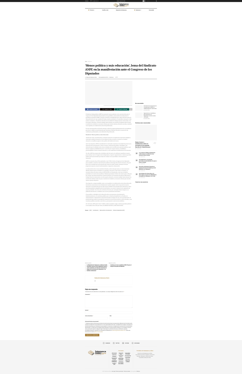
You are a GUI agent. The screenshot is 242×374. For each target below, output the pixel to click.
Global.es (138, 371)
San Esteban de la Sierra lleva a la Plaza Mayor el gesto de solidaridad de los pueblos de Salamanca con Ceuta (147, 175)
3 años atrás (147, 110)
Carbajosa (114, 356)
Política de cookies (127, 371)
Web (110, 315)
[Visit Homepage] (121, 5)
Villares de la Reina (127, 361)
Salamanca (138, 10)
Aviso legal (113, 371)
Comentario (88, 294)
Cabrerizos (114, 354)
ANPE (90, 210)
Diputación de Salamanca (121, 10)
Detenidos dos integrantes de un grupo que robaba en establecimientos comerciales (150, 107)
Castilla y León (105, 10)
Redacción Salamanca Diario (91, 77)
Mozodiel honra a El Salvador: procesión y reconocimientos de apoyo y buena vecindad (148, 161)
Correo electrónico (89, 315)
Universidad (151, 10)
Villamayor (127, 359)
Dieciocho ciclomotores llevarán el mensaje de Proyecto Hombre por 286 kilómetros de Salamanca (147, 168)
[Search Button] (156, 1)
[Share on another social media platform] (131, 109)
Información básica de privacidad (92, 321)
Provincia (92, 10)
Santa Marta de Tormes (127, 354)
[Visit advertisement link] (121, 37)
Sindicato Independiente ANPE (118, 210)
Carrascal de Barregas (114, 359)
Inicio (86, 61)
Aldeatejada (114, 353)
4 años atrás (147, 118)
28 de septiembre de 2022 (103, 77)
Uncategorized (128, 355)
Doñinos (121, 356)
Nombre (87, 310)
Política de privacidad (119, 371)
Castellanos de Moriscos (114, 361)
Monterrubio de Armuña (120, 359)
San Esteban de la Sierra (120, 363)
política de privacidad (98, 331)
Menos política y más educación (106, 210)
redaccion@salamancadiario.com (118, 330)
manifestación (95, 210)
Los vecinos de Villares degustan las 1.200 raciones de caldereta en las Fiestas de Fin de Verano (147, 154)
